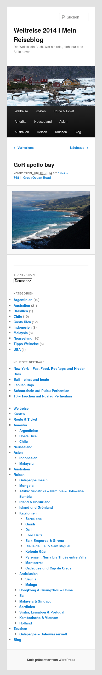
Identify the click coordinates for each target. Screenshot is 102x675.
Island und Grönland (36, 507)
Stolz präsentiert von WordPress (51, 659)
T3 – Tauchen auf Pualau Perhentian (43, 396)
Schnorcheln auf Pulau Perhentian (41, 390)
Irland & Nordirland (34, 501)
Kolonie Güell (36, 551)
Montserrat (34, 562)
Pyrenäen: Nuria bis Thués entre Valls (55, 557)
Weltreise (21, 111)
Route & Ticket (63, 111)
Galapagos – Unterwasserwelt (43, 633)
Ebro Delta (33, 534)
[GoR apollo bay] (50, 220)
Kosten (41, 111)
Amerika (20, 121)
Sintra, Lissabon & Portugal (41, 612)
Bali (22, 595)
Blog (78, 132)
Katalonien (28, 513)
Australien (22, 132)
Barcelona (33, 518)
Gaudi (30, 523)
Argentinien (23, 299)
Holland (25, 623)
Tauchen (61, 132)
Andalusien (28, 573)
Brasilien (21, 310)
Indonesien (23, 327)
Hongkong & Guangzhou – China (46, 589)
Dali (28, 529)
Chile (18, 316)
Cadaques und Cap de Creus (48, 568)
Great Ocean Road (37, 177)
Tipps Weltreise (26, 343)
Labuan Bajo (24, 384)
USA (17, 349)
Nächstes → (79, 147)
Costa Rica (22, 321)
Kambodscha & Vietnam (38, 617)
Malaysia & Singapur (36, 601)
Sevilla (30, 578)
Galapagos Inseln (33, 479)
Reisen (42, 132)
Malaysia (21, 332)
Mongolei (27, 485)
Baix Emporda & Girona (44, 540)
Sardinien (27, 606)
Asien (63, 121)
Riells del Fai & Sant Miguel (47, 545)
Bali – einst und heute (31, 379)
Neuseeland (43, 121)
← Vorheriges (24, 147)
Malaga (31, 584)
